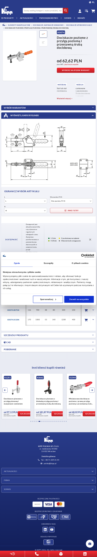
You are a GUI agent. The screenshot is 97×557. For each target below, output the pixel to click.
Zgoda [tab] (17, 263)
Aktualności (10, 471)
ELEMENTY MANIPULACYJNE (19, 25)
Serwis (7, 489)
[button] (30, 421)
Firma (7, 480)
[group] (14, 396)
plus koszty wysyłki (71, 64)
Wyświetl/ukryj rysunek (24, 115)
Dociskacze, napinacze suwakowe (48, 25)
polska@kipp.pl (50, 463)
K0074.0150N (13, 320)
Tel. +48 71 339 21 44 (50, 460)
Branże (81, 18)
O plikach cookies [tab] (80, 263)
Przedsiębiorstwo (48, 18)
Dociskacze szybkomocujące (79, 25)
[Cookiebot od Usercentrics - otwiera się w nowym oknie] (83, 256)
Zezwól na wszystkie (79, 299)
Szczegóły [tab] (48, 263)
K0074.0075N (13, 310)
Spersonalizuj (46, 299)
